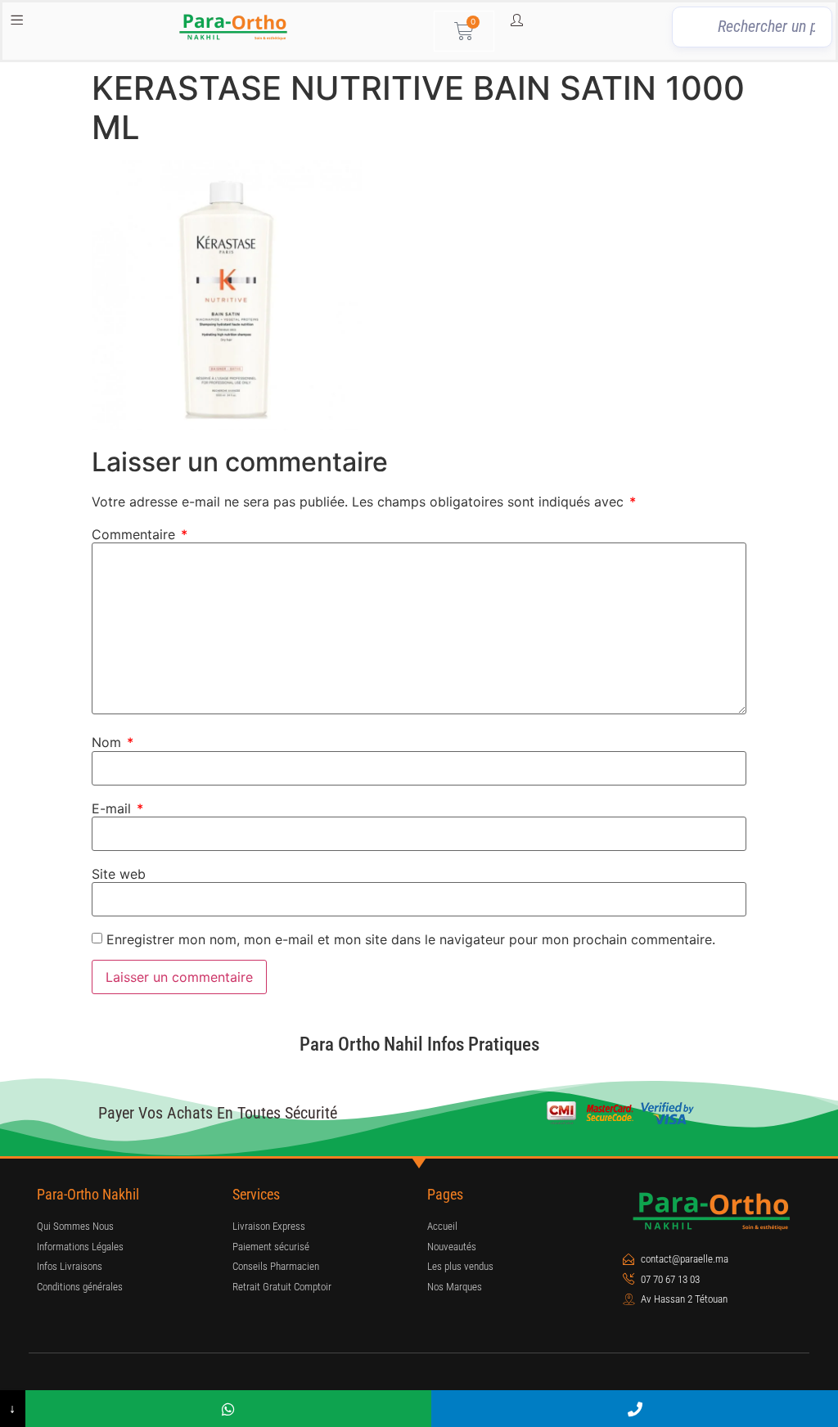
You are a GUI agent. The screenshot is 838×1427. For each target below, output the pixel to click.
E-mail (117, 808)
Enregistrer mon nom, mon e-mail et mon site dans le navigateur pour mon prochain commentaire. (410, 939)
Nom (112, 742)
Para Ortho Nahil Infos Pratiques (419, 1044)
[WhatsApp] (228, 1408)
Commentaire (139, 534)
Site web (119, 873)
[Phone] (634, 1408)
